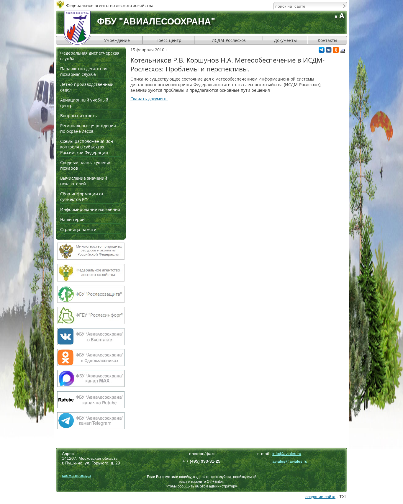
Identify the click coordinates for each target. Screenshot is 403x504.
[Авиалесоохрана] (77, 28)
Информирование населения (90, 209)
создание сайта (320, 496)
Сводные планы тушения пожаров (86, 165)
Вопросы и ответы (79, 115)
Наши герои (72, 219)
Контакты (327, 40)
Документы (285, 40)
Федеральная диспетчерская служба (89, 55)
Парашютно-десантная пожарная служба (83, 71)
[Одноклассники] (336, 51)
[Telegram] (322, 51)
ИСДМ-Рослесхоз (229, 40)
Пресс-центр (168, 40)
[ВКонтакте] (329, 51)
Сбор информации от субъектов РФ (82, 196)
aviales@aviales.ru (289, 461)
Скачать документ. (149, 99)
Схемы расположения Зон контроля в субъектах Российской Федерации (86, 146)
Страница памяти (78, 229)
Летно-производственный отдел (87, 87)
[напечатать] (343, 51)
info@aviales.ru (286, 453)
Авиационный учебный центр (84, 102)
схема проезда (76, 475)
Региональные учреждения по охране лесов (88, 128)
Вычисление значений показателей (83, 180)
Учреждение (117, 40)
